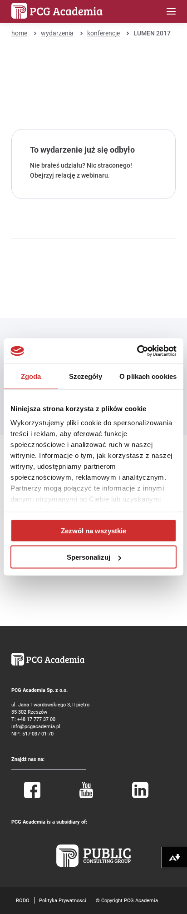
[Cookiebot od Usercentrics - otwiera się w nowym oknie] (137, 351)
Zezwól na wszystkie (93, 530)
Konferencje (103, 33)
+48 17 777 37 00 (36, 718)
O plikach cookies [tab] (148, 376)
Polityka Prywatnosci (62, 900)
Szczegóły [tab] (85, 376)
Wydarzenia (57, 33)
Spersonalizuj (88, 557)
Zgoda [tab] (31, 376)
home (19, 33)
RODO (23, 900)
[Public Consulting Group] (93, 864)
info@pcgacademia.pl (35, 726)
